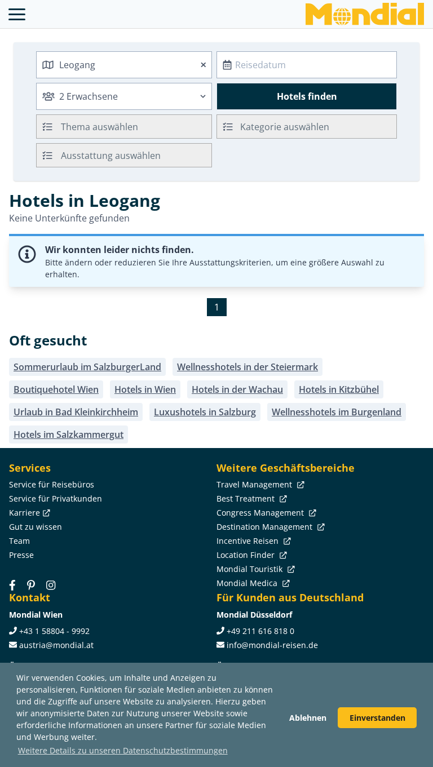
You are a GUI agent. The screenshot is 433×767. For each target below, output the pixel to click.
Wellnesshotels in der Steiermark (247, 367)
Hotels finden (307, 96)
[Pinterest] (31, 584)
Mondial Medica (248, 583)
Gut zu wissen (35, 526)
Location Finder (246, 554)
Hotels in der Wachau (237, 389)
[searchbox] (137, 126)
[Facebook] (12, 584)
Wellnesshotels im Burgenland (336, 412)
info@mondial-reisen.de (272, 645)
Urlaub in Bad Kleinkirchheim (76, 412)
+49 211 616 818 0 (260, 631)
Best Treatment (246, 498)
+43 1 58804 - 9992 (54, 631)
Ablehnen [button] (307, 717)
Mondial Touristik (250, 569)
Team (19, 540)
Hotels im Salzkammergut (68, 434)
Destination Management (265, 526)
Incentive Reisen (248, 540)
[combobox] (124, 64)
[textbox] (306, 125)
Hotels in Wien (145, 389)
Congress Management (261, 512)
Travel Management (255, 484)
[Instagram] (50, 584)
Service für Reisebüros (51, 484)
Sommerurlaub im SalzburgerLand (87, 367)
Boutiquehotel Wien (56, 389)
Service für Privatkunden (55, 498)
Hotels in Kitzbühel (339, 389)
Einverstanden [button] (377, 717)
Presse (21, 554)
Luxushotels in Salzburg (205, 412)
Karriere (24, 512)
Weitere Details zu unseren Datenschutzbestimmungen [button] (123, 750)
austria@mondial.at (56, 645)
